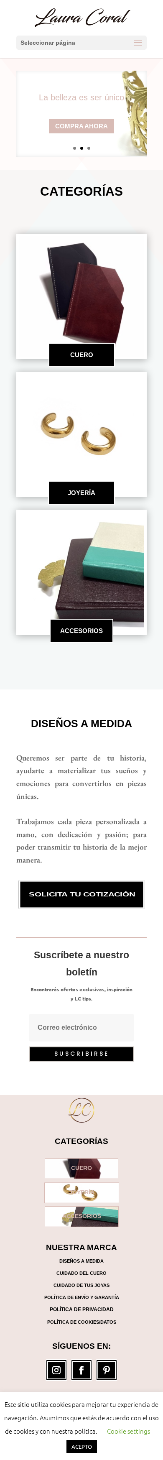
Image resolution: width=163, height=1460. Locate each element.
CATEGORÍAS (81, 191)
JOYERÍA (81, 492)
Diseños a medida (81, 723)
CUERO (81, 354)
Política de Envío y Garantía (81, 1297)
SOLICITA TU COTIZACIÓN (81, 894)
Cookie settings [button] (128, 1431)
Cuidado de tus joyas (81, 1285)
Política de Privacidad (82, 1309)
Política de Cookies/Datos (81, 1322)
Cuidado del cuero (81, 1273)
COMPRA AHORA (81, 126)
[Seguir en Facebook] (81, 1370)
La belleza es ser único (81, 97)
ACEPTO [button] (81, 1446)
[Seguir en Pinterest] (106, 1370)
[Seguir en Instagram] (56, 1370)
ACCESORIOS (81, 630)
